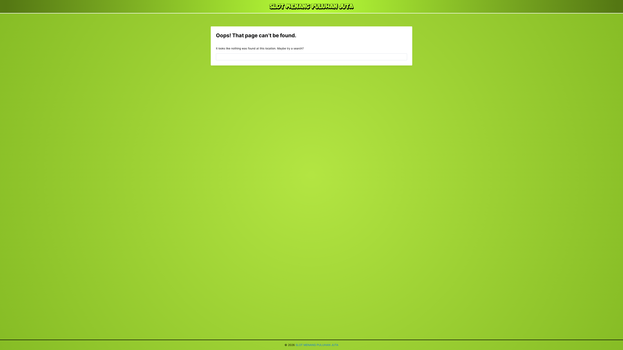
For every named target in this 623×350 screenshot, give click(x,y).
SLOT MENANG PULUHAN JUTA (317, 345)
